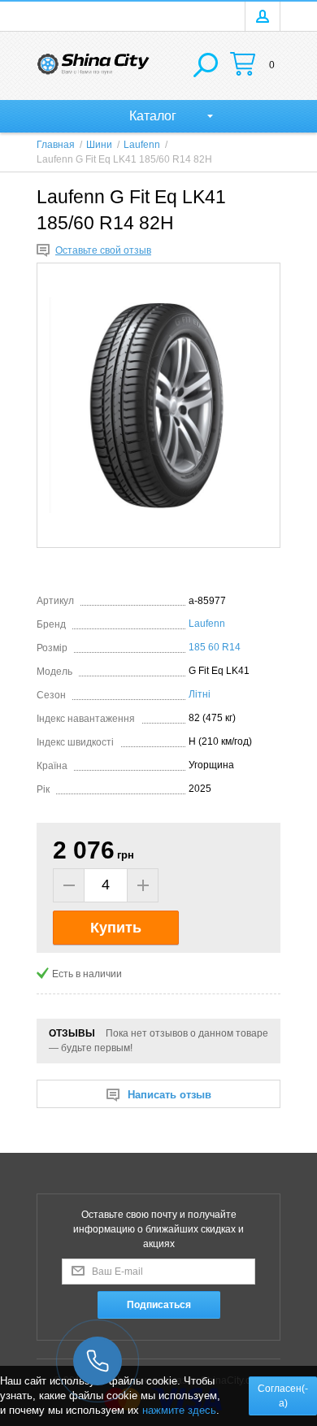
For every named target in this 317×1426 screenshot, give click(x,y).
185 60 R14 (215, 647)
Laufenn (207, 623)
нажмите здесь (179, 1410)
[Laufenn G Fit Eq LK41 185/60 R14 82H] (158, 405)
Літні (200, 694)
